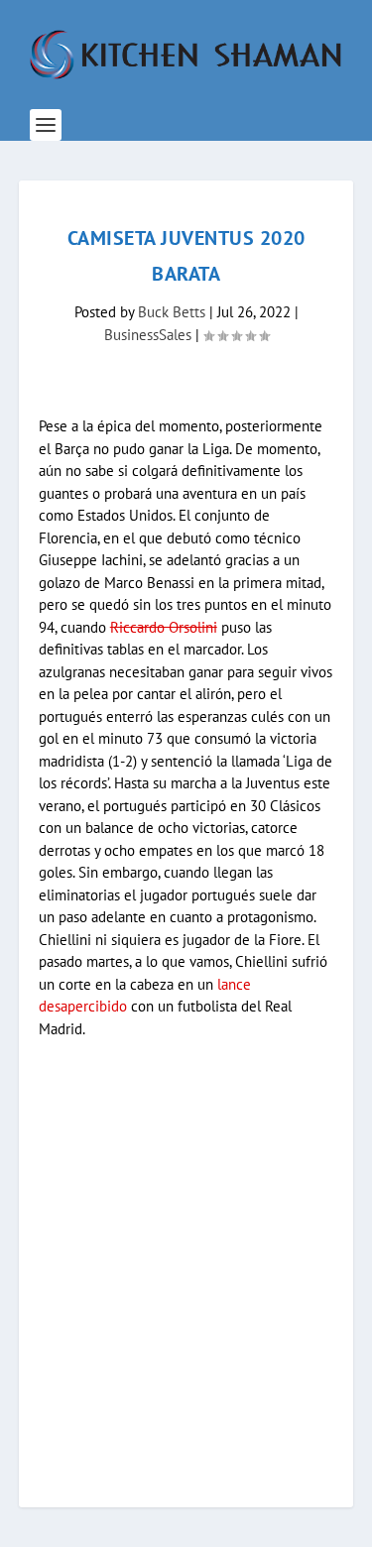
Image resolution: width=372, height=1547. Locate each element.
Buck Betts (171, 311)
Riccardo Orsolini (163, 627)
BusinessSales (147, 334)
